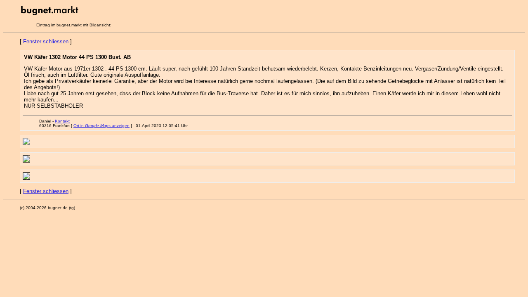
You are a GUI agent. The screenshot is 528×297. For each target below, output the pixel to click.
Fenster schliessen (45, 41)
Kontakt (62, 121)
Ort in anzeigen (101, 125)
